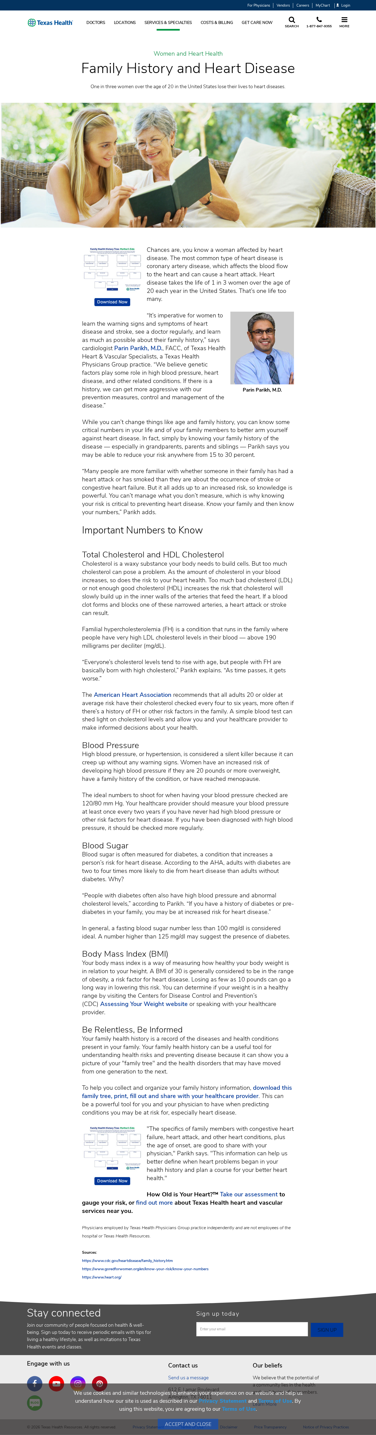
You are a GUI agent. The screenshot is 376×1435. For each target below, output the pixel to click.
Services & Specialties (168, 22)
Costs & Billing (217, 22)
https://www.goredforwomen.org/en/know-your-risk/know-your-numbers (145, 1269)
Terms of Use (275, 1401)
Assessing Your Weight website (144, 1004)
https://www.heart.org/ (101, 1277)
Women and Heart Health (188, 54)
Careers (302, 5)
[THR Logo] (50, 23)
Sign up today (217, 1314)
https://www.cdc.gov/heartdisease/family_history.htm (127, 1260)
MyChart (323, 5)
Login (345, 5)
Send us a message (188, 1377)
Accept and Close (188, 1424)
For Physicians (258, 5)
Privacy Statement (223, 1401)
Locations (125, 22)
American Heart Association (132, 695)
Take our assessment (249, 1194)
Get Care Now (257, 22)
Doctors (95, 22)
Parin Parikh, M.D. (138, 348)
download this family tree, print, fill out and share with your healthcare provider (187, 1092)
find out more (154, 1203)
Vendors (283, 5)
